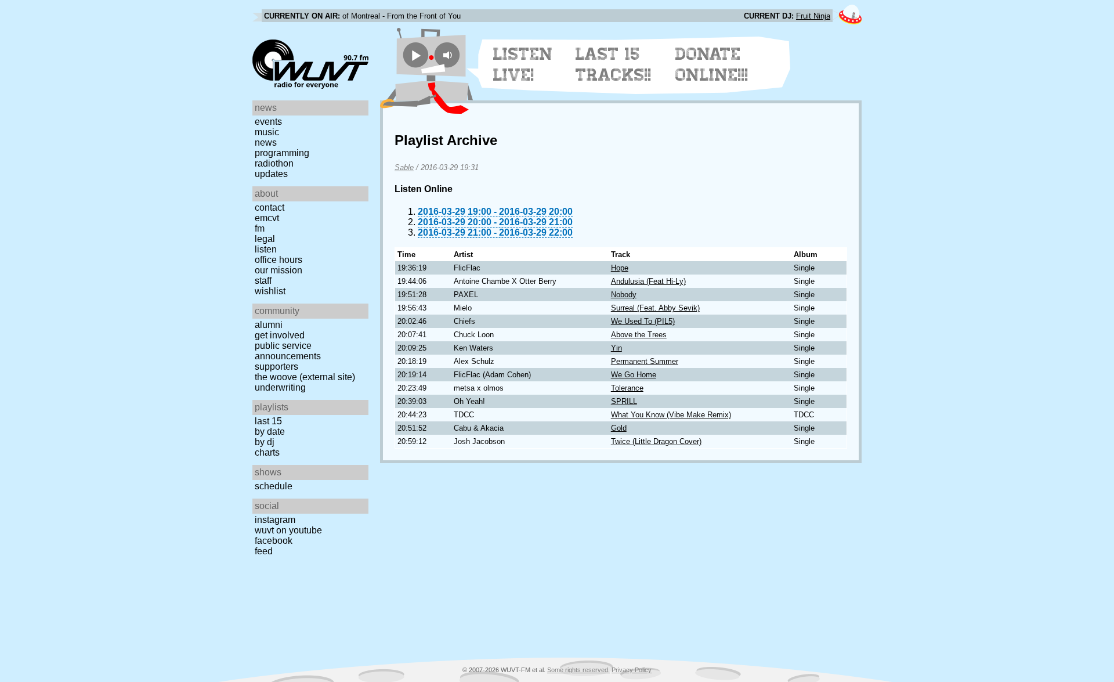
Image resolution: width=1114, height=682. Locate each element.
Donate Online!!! (711, 64)
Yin (616, 348)
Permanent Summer (644, 361)
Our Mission (278, 270)
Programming (282, 153)
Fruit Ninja (813, 16)
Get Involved (280, 335)
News (266, 142)
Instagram (275, 520)
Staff (263, 281)
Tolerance (627, 388)
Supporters (276, 366)
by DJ (264, 442)
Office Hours (278, 260)
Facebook (273, 541)
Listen (266, 249)
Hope (619, 268)
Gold (619, 428)
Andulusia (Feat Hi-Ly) (648, 281)
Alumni (269, 325)
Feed (264, 551)
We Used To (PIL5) (643, 321)
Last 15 (268, 421)
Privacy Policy (632, 669)
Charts (267, 452)
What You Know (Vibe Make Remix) (671, 414)
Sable (404, 167)
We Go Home (633, 374)
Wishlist (270, 291)
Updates (271, 174)
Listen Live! (523, 64)
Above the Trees (639, 334)
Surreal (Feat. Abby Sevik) (655, 308)
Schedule (273, 486)
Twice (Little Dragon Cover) (656, 441)
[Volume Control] (449, 55)
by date (270, 431)
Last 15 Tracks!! (614, 64)
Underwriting (280, 387)
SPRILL (624, 401)
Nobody (623, 294)
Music (267, 132)
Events (268, 122)
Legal (265, 239)
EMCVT (267, 218)
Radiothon (274, 163)
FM (260, 228)
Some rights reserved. (578, 669)
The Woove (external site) (305, 377)
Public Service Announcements (288, 351)
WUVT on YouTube (288, 530)
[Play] (416, 55)
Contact (269, 207)
